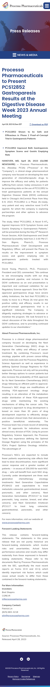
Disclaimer (25, 676)
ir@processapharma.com (14, 599)
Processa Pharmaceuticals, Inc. (24, 668)
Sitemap (36, 676)
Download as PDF (39, 124)
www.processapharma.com (16, 522)
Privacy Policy (13, 676)
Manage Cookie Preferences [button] (24, 679)
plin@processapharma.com (15, 615)
